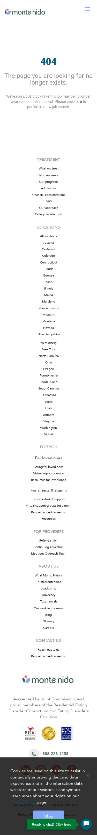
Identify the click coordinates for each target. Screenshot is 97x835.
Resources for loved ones (48, 480)
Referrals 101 (48, 540)
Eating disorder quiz (48, 214)
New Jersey (48, 343)
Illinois (48, 288)
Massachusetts (49, 308)
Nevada (48, 328)
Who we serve (48, 175)
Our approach (48, 208)
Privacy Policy (23, 802)
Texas (49, 402)
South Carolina (48, 388)
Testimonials (48, 601)
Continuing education (48, 547)
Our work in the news (48, 608)
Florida (48, 269)
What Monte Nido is (49, 575)
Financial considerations (48, 195)
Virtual (48, 434)
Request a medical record (48, 512)
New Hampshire (49, 334)
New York (48, 349)
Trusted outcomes (48, 582)
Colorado (48, 256)
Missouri (48, 315)
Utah (48, 408)
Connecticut (48, 262)
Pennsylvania (49, 375)
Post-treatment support (49, 499)
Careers (48, 628)
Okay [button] (48, 816)
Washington (48, 428)
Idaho (49, 282)
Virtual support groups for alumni (48, 506)
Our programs (48, 182)
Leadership (48, 588)
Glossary (48, 621)
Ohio (48, 362)
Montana (48, 321)
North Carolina (49, 356)
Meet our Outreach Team (48, 553)
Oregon (48, 369)
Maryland (48, 301)
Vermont (48, 415)
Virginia (48, 421)
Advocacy (48, 595)
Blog (48, 615)
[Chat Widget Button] (86, 824)
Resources (48, 519)
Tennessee (48, 395)
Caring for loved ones (48, 467)
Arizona (48, 243)
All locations (48, 236)
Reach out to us (48, 650)
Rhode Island (48, 382)
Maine (48, 295)
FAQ (49, 201)
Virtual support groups (48, 473)
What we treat (48, 168)
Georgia (48, 275)
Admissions (48, 188)
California (48, 249)
